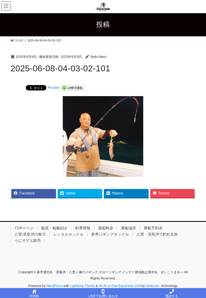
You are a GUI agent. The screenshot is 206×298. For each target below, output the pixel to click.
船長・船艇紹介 (54, 228)
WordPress (54, 286)
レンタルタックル (68, 234)
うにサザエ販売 (27, 240)
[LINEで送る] (72, 87)
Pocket (53, 87)
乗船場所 (128, 228)
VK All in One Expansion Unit (119, 286)
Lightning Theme (82, 286)
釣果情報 (82, 228)
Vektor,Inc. (153, 286)
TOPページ (24, 228)
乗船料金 (105, 228)
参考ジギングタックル (110, 234)
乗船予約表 (153, 228)
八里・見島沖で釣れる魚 (157, 234)
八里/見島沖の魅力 (30, 234)
